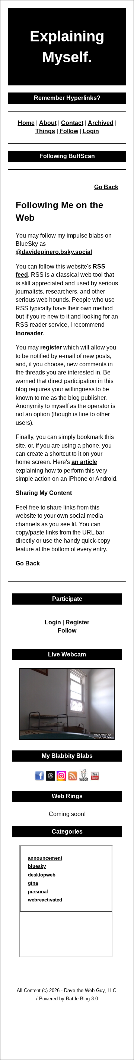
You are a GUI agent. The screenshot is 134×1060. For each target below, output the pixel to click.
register (51, 347)
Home (26, 123)
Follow (69, 131)
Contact (72, 123)
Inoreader (29, 333)
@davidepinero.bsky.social (54, 252)
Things (45, 131)
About (48, 123)
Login (91, 131)
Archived (101, 123)
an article (84, 462)
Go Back (106, 187)
